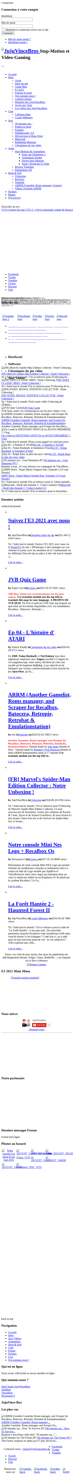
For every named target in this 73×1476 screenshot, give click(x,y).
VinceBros (7, 1392)
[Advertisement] (36, 1206)
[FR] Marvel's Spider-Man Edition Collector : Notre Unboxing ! (35, 373)
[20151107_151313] (41, 1160)
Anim (11, 148)
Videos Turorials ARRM (28, 188)
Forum (11, 1350)
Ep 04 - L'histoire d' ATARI (48, 444)
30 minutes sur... (23, 123)
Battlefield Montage (25, 142)
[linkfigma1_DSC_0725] (29, 1167)
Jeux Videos (14, 1338)
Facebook (13, 274)
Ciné (10, 111)
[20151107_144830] (56, 1160)
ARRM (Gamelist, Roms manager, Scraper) (38, 185)
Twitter (12, 277)
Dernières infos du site (42, 535)
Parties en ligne (23, 126)
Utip (10, 289)
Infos (11, 77)
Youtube (12, 280)
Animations (14, 1341)
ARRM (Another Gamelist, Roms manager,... (25, 1422)
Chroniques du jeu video (28, 145)
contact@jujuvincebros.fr (35, 1449)
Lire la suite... (15, 562)
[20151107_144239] (12, 1167)
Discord (12, 286)
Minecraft (20, 139)
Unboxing (20, 176)
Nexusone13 (8, 1395)
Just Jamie (53, 746)
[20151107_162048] (41, 1153)
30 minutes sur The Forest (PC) (54, 1437)
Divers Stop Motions (33, 160)
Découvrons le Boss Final (29, 136)
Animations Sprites (32, 157)
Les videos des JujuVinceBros (31, 108)
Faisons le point (23, 92)
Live (10, 1356)
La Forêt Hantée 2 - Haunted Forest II (31, 907)
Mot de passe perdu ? (19, 39)
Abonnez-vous (36, 1029)
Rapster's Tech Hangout (47, 749)
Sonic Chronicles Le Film (35, 163)
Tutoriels (19, 182)
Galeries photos (23, 99)
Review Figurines (24, 166)
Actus (18, 80)
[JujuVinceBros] (20, 51)
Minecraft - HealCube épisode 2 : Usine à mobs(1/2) (35, 486)
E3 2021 (19, 89)
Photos (11, 194)
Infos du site (21, 83)
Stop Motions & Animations (30, 151)
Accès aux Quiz (23, 105)
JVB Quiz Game (31, 407)
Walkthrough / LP (24, 133)
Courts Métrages (24, 117)
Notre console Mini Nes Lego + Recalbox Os (35, 847)
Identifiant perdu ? (18, 42)
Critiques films (23, 114)
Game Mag (21, 86)
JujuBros (6, 1389)
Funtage (19, 129)
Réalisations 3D (23, 170)
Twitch (12, 283)
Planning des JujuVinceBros (30, 102)
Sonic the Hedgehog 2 (34, 154)
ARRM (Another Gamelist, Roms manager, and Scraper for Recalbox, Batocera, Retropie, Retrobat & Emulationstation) (33, 422)
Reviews (19, 179)
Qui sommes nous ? (25, 95)
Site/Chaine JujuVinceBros (15, 1386)
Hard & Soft (14, 173)
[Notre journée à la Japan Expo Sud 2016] (8, 1159)
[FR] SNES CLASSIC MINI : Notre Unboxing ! (35, 382)
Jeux (10, 120)
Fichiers (12, 191)
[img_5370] (23, 1157)
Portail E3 (16, 547)
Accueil (12, 74)
